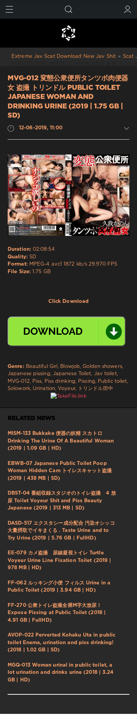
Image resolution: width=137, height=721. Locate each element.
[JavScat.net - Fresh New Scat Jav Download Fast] (68, 33)
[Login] (127, 9)
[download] (67, 331)
